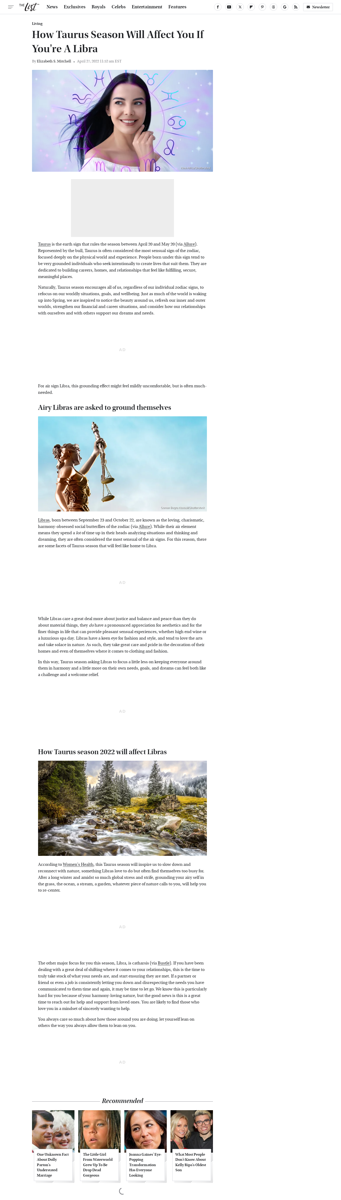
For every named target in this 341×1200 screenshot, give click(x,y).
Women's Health (78, 864)
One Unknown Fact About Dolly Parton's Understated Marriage (53, 1164)
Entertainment (147, 7)
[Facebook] (218, 7)
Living (37, 24)
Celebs (119, 7)
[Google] (284, 7)
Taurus (44, 244)
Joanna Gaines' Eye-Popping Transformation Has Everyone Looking (145, 1164)
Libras (44, 520)
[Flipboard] (251, 7)
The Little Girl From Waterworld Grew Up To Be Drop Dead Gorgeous (98, 1164)
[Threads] (273, 7)
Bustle (164, 963)
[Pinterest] (262, 7)
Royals (99, 7)
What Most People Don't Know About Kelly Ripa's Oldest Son (190, 1162)
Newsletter (321, 7)
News (52, 7)
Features (177, 7)
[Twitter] (240, 7)
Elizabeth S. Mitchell (54, 61)
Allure (189, 244)
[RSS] (295, 7)
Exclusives (75, 7)
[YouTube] (229, 7)
